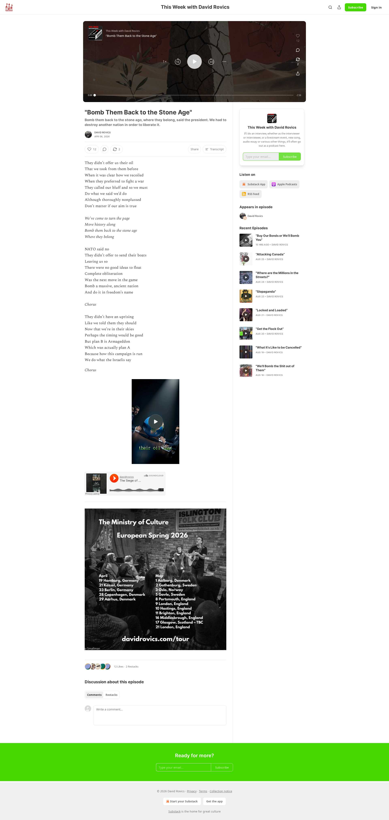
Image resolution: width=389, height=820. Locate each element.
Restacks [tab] (111, 695)
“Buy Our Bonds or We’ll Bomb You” (277, 238)
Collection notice (221, 791)
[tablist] (102, 695)
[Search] (330, 7)
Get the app (214, 801)
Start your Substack (184, 801)
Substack (174, 811)
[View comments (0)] (298, 50)
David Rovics (102, 132)
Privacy (192, 791)
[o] (155, 421)
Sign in (376, 7)
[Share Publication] (339, 7)
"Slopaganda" (266, 291)
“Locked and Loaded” (271, 310)
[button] (165, 61)
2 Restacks (132, 666)
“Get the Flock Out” (270, 329)
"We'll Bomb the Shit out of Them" (275, 368)
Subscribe (355, 7)
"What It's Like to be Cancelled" (279, 347)
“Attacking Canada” (270, 254)
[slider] (194, 95)
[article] (272, 240)
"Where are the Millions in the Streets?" (277, 275)
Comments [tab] (94, 695)
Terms (203, 791)
